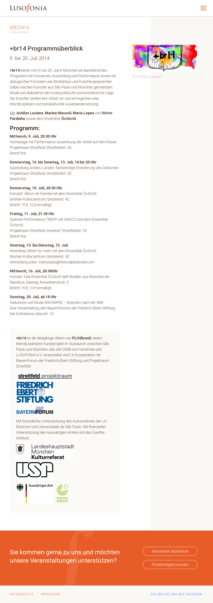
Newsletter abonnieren (170, 551)
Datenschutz (21, 594)
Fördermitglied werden (170, 564)
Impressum (50, 594)
